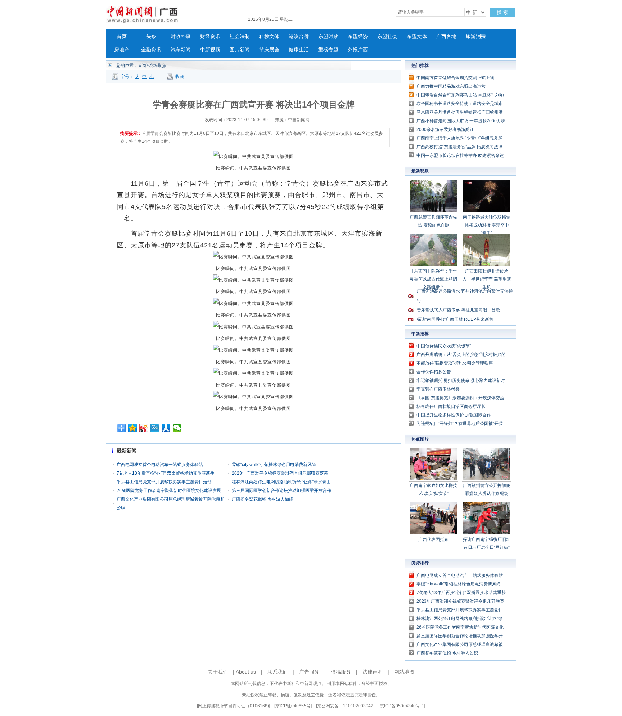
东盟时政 (328, 36)
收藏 (179, 76)
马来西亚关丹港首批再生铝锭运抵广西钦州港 (459, 112)
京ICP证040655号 (293, 705)
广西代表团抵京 (433, 539)
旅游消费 (476, 36)
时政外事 (181, 36)
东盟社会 (387, 36)
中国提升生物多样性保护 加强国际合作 (453, 415)
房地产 (121, 50)
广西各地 (446, 36)
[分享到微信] (177, 428)
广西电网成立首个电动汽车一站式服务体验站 (160, 464)
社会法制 (240, 36)
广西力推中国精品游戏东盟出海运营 (451, 86)
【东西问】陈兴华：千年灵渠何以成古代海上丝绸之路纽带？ (433, 279)
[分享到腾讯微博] (154, 428)
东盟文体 (417, 36)
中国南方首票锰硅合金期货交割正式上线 (455, 77)
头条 (151, 36)
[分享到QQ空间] (132, 428)
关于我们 (218, 672)
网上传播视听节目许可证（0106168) (233, 705)
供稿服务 (341, 672)
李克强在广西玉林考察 (438, 389)
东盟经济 (358, 36)
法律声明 (372, 672)
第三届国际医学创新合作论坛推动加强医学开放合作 (281, 490)
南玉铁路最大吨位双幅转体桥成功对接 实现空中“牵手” (486, 225)
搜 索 (502, 12)
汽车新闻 (181, 50)
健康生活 (299, 50)
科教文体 (269, 36)
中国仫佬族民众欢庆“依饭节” (443, 345)
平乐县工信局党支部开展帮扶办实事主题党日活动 (164, 481)
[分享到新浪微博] (143, 428)
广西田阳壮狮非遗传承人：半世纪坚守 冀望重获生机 (487, 279)
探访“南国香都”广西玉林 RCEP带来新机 (455, 319)
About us (246, 672)
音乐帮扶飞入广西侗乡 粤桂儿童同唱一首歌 (458, 310)
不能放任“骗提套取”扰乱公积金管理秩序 (454, 363)
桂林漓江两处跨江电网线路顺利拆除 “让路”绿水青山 (281, 481)
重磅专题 (328, 50)
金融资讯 (151, 50)
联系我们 (277, 672)
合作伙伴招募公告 (433, 371)
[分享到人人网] (166, 428)
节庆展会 (269, 50)
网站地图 (404, 672)
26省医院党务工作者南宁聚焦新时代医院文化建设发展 (169, 490)
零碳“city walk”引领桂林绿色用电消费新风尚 (274, 464)
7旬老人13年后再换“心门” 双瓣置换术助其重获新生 (166, 473)
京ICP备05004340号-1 (402, 705)
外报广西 (358, 50)
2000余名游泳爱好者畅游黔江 (445, 129)
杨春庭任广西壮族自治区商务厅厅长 (451, 406)
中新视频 (210, 50)
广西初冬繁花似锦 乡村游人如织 (262, 499)
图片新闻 (240, 50)
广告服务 (309, 672)
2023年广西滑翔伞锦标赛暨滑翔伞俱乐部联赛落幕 (280, 473)
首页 (122, 36)
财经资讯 (210, 36)
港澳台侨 (299, 36)
